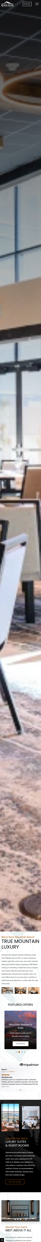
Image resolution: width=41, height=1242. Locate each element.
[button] (37, 4)
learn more (20, 1044)
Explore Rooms (15, 1179)
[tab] (16, 929)
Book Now (27, 4)
